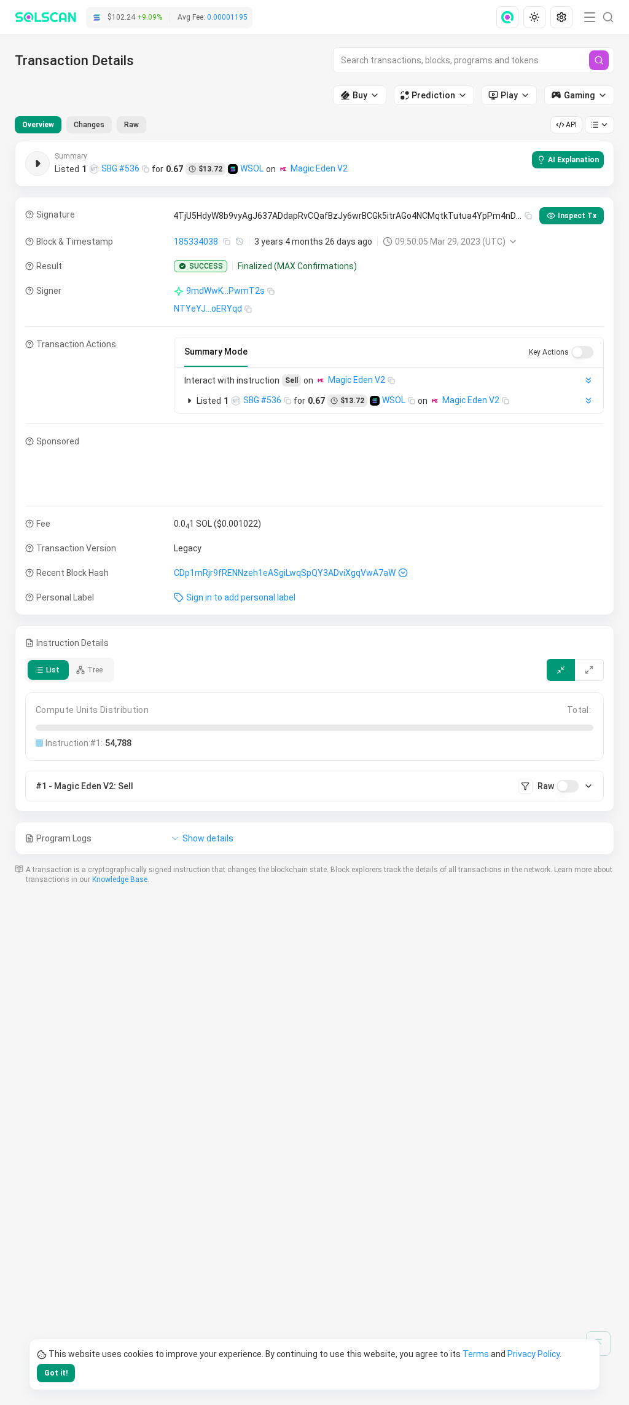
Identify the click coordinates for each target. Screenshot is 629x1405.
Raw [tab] (131, 124)
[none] (509, 17)
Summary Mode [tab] (216, 351)
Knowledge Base (119, 879)
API (571, 124)
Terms (476, 1354)
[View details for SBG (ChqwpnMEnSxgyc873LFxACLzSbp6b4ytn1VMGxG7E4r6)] (94, 169)
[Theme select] (534, 17)
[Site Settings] (561, 17)
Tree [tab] (95, 670)
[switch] (582, 352)
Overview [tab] (38, 124)
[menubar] (535, 17)
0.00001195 (227, 17)
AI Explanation (573, 159)
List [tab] (53, 670)
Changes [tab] (89, 124)
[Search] (599, 60)
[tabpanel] (314, 498)
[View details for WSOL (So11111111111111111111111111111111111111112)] (233, 169)
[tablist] (80, 124)
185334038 (196, 241)
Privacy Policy (533, 1354)
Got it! (56, 1373)
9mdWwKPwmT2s (225, 291)
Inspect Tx (577, 215)
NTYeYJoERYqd (208, 308)
